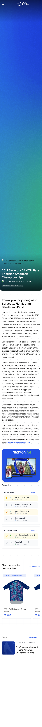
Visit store (33, 566)
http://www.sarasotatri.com (18, 442)
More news (33, 637)
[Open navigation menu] (3, 3)
